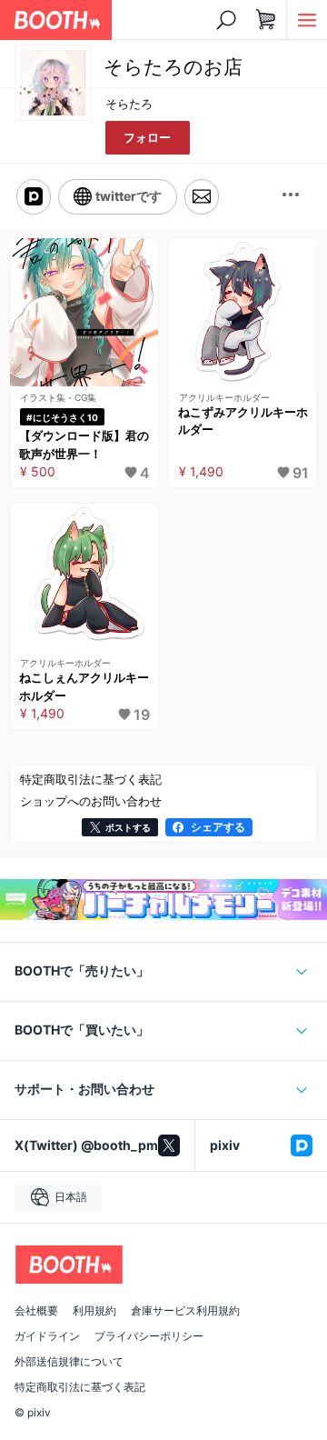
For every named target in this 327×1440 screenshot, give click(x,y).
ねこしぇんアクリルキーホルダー (84, 686)
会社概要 (36, 1310)
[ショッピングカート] (266, 20)
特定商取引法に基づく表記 (80, 1387)
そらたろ (129, 103)
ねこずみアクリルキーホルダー (243, 421)
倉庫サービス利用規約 (185, 1310)
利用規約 (94, 1310)
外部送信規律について (69, 1361)
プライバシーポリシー (148, 1336)
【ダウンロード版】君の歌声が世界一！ (84, 444)
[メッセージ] (201, 197)
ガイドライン (47, 1336)
